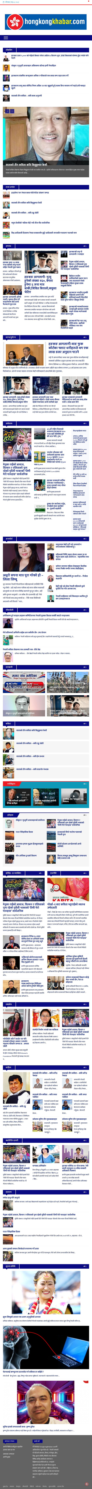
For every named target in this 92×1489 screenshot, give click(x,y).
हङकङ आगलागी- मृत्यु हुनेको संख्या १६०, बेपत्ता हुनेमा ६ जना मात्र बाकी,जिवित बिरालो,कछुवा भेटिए (40, 284)
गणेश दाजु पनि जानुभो (11, 1198)
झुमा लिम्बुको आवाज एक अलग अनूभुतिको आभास (22, 1317)
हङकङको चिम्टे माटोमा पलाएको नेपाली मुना (69, 833)
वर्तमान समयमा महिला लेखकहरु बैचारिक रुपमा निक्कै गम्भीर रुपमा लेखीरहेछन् (71, 567)
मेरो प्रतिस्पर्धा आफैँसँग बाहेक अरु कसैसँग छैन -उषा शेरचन (24, 632)
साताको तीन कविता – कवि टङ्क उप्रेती (24, 213)
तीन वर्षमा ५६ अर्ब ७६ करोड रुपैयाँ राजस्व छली (80, 476)
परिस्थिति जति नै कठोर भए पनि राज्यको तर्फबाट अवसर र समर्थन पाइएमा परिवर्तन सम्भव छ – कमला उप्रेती (16, 1042)
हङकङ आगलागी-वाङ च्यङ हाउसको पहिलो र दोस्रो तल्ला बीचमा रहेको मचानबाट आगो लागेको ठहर (46, 400)
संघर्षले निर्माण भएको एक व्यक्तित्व (45, 1029)
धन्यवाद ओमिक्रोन (39, 1166)
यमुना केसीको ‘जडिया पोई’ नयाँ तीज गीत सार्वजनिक (30, 223)
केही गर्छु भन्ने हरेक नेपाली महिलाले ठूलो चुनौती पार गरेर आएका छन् (70, 587)
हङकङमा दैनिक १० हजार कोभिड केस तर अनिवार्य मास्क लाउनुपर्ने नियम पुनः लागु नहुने (32, 939)
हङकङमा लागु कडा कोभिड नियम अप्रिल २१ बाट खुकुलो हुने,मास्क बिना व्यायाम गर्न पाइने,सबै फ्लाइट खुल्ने (48, 87)
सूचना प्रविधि (52, 1486)
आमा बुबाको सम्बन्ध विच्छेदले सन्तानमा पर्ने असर (21, 1248)
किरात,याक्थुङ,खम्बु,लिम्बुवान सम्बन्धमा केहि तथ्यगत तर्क (72, 857)
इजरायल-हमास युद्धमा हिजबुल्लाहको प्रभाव (29, 845)
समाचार (12, 1486)
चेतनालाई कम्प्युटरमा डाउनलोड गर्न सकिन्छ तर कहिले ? (23, 1372)
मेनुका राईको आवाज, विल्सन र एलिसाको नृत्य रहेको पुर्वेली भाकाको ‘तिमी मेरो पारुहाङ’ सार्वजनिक (75, 265)
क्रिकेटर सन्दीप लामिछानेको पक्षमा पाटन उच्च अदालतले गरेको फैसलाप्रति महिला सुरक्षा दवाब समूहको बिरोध (74, 280)
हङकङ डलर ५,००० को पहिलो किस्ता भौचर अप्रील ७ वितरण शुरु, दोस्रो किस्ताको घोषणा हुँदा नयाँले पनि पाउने (50, 57)
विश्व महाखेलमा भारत (79, 430)
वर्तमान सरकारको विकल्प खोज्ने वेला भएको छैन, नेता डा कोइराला (77, 980)
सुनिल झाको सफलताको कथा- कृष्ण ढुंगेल (18, 1427)
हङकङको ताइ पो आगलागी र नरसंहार (76, 253)
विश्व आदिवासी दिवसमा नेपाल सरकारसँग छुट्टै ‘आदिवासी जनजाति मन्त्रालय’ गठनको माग (44, 167)
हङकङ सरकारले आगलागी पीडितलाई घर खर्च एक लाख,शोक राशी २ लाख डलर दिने (74, 400)
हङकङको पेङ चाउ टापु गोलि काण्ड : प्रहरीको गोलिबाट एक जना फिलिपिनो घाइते (73, 324)
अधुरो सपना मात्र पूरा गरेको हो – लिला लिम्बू (23, 577)
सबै (84, 246)
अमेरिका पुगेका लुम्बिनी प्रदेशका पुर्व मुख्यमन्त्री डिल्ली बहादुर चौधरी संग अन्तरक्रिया (76, 959)
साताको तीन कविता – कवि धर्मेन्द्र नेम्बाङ (45, 1074)
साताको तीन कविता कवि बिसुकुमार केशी (26, 203)
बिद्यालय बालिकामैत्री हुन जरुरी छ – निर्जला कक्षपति (72, 577)
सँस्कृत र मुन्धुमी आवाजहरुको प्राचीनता (30, 820)
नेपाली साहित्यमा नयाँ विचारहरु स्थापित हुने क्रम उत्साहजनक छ (72, 597)
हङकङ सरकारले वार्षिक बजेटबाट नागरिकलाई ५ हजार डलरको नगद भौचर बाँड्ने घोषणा (56, 484)
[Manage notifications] (87, 1484)
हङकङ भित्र (60, 1486)
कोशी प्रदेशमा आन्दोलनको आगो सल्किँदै (69, 845)
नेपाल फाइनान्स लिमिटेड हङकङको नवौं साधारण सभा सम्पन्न (79, 494)
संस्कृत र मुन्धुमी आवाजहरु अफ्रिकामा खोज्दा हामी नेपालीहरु (33, 65)
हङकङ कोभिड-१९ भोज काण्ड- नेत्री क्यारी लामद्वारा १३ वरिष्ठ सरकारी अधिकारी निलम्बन (75, 1168)
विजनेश (45, 1486)
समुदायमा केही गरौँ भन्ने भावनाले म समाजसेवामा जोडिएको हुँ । (68, 546)
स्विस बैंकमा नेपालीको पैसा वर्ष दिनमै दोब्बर (80, 484)
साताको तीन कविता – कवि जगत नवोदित (45, 1096)
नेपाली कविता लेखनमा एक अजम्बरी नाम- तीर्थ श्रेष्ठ (21, 649)
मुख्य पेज (5, 1486)
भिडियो (32, 1486)
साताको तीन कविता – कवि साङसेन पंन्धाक (32, 769)
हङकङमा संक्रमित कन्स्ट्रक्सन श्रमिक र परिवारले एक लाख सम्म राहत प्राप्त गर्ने (39, 75)
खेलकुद (18, 1486)
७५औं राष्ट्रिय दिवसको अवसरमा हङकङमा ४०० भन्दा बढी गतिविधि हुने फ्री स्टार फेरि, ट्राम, (56, 433)
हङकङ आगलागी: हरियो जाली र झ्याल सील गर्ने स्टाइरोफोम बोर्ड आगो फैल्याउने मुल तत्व (12, 300)
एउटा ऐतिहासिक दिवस (24, 832)
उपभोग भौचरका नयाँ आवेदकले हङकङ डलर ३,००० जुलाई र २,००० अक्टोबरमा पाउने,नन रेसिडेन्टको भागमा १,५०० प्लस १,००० (50, 458)
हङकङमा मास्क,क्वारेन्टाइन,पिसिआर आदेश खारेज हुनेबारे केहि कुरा (32, 984)
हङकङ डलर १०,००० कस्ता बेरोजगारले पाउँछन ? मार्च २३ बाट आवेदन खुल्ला (80, 452)
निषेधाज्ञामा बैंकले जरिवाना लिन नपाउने (79, 512)
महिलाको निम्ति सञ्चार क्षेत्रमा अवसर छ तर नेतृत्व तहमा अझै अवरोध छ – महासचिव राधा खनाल (72, 557)
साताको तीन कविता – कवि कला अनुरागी (26, 96)
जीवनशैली (25, 1486)
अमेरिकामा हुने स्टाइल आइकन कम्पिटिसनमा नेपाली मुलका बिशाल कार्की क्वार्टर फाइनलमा (36, 615)
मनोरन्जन (38, 1486)
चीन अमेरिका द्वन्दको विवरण (26, 855)
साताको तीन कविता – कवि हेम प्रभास (30, 756)
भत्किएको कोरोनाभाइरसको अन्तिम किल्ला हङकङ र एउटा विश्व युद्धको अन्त (32, 960)
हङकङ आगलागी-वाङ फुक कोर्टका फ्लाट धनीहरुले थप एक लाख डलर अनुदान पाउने (68, 348)
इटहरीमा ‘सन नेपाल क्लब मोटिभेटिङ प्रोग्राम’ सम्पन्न (30, 193)
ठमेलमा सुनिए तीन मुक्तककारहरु (45, 1119)
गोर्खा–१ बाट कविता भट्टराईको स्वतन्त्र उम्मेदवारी (66, 906)
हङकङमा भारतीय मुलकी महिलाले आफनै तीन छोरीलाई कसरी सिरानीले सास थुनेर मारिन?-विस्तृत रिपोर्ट (74, 296)
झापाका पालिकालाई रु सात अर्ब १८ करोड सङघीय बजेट (79, 504)
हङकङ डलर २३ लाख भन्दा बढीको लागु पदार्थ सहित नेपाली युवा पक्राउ (12, 265)
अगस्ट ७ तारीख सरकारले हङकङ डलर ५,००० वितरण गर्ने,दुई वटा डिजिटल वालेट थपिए (80, 440)
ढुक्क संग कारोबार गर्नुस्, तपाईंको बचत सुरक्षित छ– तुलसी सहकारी (56, 506)
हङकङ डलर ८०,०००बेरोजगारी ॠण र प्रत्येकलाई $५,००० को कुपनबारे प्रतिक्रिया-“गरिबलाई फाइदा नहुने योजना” (80, 524)
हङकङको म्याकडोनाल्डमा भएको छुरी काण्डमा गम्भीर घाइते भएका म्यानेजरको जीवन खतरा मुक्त (75, 310)
